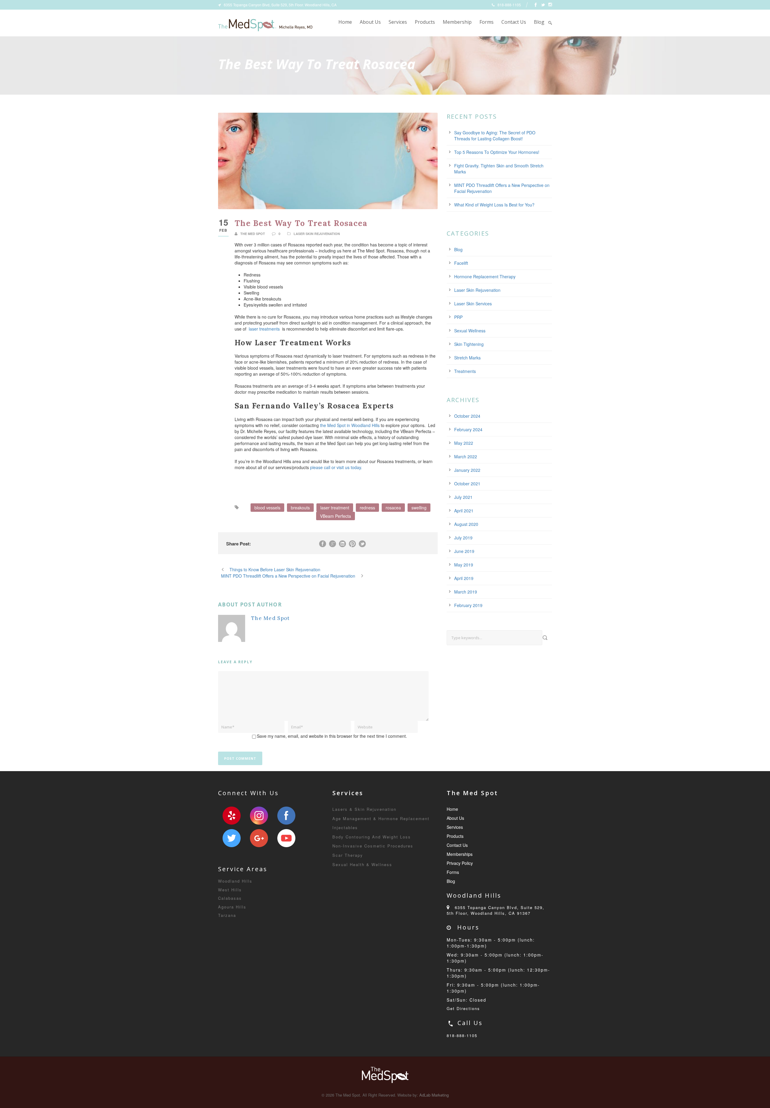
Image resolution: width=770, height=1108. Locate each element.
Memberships (460, 854)
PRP (458, 317)
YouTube (286, 838)
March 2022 (465, 456)
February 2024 (468, 429)
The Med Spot (252, 233)
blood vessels (267, 508)
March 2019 (465, 592)
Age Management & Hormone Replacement (381, 818)
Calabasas (230, 898)
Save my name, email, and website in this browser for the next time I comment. (332, 736)
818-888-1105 (462, 1035)
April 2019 (463, 578)
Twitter (232, 838)
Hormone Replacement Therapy (485, 276)
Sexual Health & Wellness (362, 864)
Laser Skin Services (473, 304)
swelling (419, 508)
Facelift (461, 263)
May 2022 (463, 443)
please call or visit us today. (336, 467)
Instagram (259, 816)
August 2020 (466, 524)
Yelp (232, 816)
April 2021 (463, 511)
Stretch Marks (467, 358)
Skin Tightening (469, 344)
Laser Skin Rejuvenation (317, 233)
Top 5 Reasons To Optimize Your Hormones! (496, 152)
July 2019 (463, 538)
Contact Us (513, 22)
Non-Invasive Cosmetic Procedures (372, 846)
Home (345, 22)
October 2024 (467, 416)
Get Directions (463, 1008)
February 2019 (468, 605)
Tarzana (227, 915)
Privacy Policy (460, 863)
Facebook (286, 816)
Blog (539, 22)
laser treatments (264, 329)
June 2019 (464, 551)
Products (425, 22)
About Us (370, 22)
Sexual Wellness (469, 331)
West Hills (230, 890)
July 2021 (463, 497)
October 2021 (467, 484)
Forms (486, 22)
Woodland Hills (235, 881)
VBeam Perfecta (335, 516)
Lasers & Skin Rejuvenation (364, 809)
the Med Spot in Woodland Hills (350, 425)
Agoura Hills (232, 907)
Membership (457, 22)
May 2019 (463, 565)
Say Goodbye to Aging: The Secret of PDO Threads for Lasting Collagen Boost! (494, 136)
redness (367, 508)
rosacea (393, 508)
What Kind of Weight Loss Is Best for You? (494, 205)
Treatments (465, 371)
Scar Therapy (347, 855)
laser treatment (334, 508)
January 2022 (467, 470)
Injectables (345, 827)
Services (398, 22)
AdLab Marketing (434, 1095)
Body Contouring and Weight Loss (371, 837)
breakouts (300, 508)
